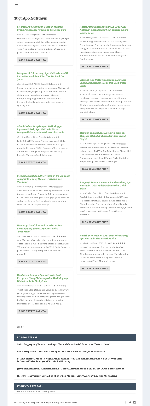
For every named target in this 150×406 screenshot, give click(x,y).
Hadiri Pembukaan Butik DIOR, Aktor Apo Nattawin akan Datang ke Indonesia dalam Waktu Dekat (104, 29)
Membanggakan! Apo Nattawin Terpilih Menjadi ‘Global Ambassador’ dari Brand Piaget (103, 136)
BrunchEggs (27, 286)
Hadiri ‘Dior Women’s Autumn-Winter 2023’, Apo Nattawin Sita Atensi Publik (105, 237)
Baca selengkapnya (32, 60)
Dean (24, 137)
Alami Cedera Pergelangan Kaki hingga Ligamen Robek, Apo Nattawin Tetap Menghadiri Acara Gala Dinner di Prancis (40, 129)
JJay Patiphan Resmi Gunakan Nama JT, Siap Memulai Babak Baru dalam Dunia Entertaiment (70, 369)
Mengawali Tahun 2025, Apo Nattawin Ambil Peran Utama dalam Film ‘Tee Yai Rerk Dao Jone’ (42, 76)
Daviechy (88, 37)
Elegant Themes (39, 402)
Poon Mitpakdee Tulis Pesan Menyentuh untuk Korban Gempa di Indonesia (61, 351)
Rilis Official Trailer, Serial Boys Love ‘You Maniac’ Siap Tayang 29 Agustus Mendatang (67, 376)
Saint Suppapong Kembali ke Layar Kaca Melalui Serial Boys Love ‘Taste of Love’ (63, 344)
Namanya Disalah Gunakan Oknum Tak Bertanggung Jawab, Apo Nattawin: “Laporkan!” (39, 228)
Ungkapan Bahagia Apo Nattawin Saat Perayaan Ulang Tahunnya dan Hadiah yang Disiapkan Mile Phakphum (42, 278)
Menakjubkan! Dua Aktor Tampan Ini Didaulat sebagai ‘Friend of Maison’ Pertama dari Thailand (43, 179)
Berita (37, 34)
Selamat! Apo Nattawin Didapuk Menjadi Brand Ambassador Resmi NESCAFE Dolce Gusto (103, 83)
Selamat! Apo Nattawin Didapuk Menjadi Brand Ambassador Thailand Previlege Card (41, 28)
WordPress (71, 402)
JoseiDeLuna (27, 236)
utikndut (25, 84)
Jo (22, 34)
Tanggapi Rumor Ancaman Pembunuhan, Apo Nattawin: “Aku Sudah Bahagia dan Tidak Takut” (105, 185)
